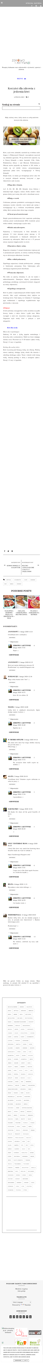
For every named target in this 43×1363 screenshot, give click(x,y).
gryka (9, 1059)
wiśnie (24, 1175)
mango (24, 1085)
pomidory (25, 1130)
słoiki (23, 1148)
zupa (23, 1186)
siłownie (16, 1148)
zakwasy (17, 1178)
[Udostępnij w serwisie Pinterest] (12, 551)
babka (9, 1014)
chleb (16, 1033)
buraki (23, 1029)
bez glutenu (11, 1018)
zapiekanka (11, 1182)
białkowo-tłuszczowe (20, 1021)
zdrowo (26, 1182)
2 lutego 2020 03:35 (26, 662)
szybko (32, 1152)
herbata (16, 1059)
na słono (18, 1100)
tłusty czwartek (18, 1160)
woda (30, 1175)
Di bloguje (13, 676)
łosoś (16, 1081)
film (30, 1051)
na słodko (11, 1100)
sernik (10, 1148)
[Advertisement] (21, 27)
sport (9, 1152)
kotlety (10, 1077)
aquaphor (29, 1006)
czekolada (25, 1040)
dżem (24, 1051)
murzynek (27, 1096)
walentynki (25, 1167)
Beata (10, 884)
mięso (9, 1092)
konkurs (30, 1074)
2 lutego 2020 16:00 (21, 707)
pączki (29, 1119)
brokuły (18, 1025)
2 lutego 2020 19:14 (31, 740)
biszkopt (31, 1021)
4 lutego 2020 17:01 (24, 646)
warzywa (10, 1171)
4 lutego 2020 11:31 (21, 884)
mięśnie (16, 1092)
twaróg (17, 1167)
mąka (29, 1089)
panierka (10, 1119)
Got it (26, 1360)
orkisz (22, 1111)
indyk (31, 1059)
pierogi (32, 1122)
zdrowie (19, 583)
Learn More (18, 1360)
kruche (23, 1077)
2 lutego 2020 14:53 (24, 691)
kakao (16, 1066)
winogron (11, 1175)
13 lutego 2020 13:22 (24, 938)
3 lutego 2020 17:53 (24, 758)
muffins (19, 1096)
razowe (10, 1141)
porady (33, 1130)
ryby (23, 1141)
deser (24, 1044)
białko (9, 1021)
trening (28, 1160)
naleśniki (18, 1104)
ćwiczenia (10, 1044)
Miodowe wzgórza (21, 1289)
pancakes (30, 1115)
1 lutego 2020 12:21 (26, 632)
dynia (18, 1051)
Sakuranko (13, 809)
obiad (17, 1107)
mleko (28, 1092)
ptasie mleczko (19, 1137)
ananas (22, 1006)
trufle (10, 1163)
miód (22, 1092)
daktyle (18, 1044)
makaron (28, 1081)
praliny (10, 1133)
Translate (28, 1305)
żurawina (10, 1190)
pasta (17, 1119)
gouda (24, 1055)
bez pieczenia (28, 1018)
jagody (23, 1062)
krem (16, 1077)
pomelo (18, 1130)
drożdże (32, 1048)
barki (21, 1014)
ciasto (22, 1036)
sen (22, 1145)
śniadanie (25, 1156)
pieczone (10, 1122)
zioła (17, 1186)
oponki (16, 1111)
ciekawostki (17, 579)
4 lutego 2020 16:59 (24, 899)
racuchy (28, 1137)
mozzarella (11, 1096)
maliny (17, 1085)
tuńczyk (10, 1167)
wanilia (33, 1167)
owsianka (22, 1115)
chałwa (10, 1033)
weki (17, 1171)
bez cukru (28, 1014)
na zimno (10, 1104)
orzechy (29, 1111)
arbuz (9, 1010)
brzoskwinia (26, 1025)
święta (32, 1156)
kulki (29, 1077)
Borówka (10, 1025)
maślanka (23, 1089)
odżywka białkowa (27, 1107)
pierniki (25, 1122)
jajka (29, 1062)
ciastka (16, 1036)
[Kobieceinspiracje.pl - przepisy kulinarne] (8, 1332)
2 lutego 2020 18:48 (24, 724)
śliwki (9, 1156)
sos (29, 1148)
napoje (26, 1104)
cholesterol (24, 1033)
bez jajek (20, 1018)
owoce (12, 583)
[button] (21, 78)
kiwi (5, 583)
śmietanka (17, 1156)
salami (10, 1145)
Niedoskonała (14, 915)
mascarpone (31, 1085)
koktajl (16, 1074)
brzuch (10, 1029)
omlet (9, 1111)
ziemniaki (10, 1186)
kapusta (30, 1066)
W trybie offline (16, 739)
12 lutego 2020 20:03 (29, 915)
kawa (15, 1070)
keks (26, 1070)
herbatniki (24, 1059)
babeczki (31, 1010)
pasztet (23, 1119)
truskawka (17, 1163)
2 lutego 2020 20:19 (21, 776)
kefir (20, 1070)
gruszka (30, 1055)
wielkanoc (31, 1171)
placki (24, 1126)
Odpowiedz (12, 637)
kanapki (22, 1066)
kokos (9, 1074)
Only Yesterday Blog (18, 843)
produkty (17, 1133)
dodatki (18, 1048)
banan (15, 1014)
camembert (30, 1029)
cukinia (10, 1040)
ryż (29, 1141)
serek (32, 1145)
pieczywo (18, 1122)
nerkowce (11, 1107)
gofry (17, 1055)
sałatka (16, 1145)
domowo (32, 579)
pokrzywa (10, 1130)
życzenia (18, 1190)
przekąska (26, 1133)
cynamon (17, 1040)
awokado (23, 1010)
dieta (25, 579)
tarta (9, 1160)
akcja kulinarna (12, 1006)
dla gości (10, 1048)
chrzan (32, 1033)
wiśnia (18, 1175)
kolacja (23, 1074)
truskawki (26, 1163)
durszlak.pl (11, 1051)
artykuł (8, 579)
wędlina (23, 1171)
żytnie (25, 1190)
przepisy (10, 1137)
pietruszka (11, 1126)
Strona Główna (34, 3)
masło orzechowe (13, 1089)
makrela (10, 1085)
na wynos (26, 1100)
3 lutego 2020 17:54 (24, 793)
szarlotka (24, 1152)
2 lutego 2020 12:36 (25, 676)
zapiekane (25, 1178)
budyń (16, 1029)
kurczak (10, 1081)
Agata (11, 776)
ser (27, 1145)
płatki (30, 1126)
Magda (11, 707)
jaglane (16, 1062)
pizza (18, 1126)
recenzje (17, 1141)
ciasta (9, 1036)
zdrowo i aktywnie (22, 645)
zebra (32, 1182)
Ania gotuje (22, 1291)
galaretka (11, 1055)
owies (9, 1115)
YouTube (10, 1178)
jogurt (10, 1066)
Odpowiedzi (14, 642)
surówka (16, 1152)
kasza (9, 1070)
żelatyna (29, 1186)
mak (22, 1081)
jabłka (9, 1062)
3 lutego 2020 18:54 (25, 809)
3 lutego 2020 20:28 (24, 828)
